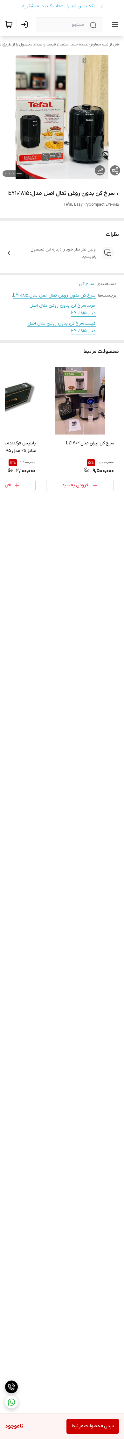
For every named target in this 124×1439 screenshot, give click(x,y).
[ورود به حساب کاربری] (26, 24)
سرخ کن (86, 284)
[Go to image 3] (9, 173)
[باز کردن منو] (114, 24)
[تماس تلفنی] (11, 1387)
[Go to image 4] (5, 173)
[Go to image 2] (13, 173)
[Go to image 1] (19, 173)
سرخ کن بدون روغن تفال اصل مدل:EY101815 (54, 295)
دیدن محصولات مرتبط (93, 1426)
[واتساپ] (11, 1402)
